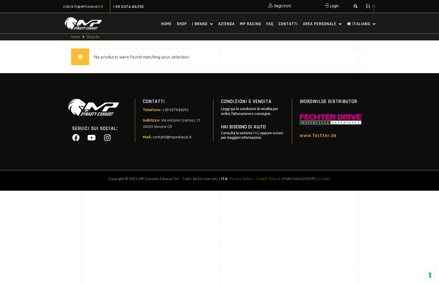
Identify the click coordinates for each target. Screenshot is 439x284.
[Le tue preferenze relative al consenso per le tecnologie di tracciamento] (430, 275)
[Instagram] (107, 137)
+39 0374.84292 (128, 6)
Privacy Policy (240, 178)
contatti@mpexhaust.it (83, 7)
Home (75, 37)
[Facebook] (75, 137)
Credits (325, 178)
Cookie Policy (267, 178)
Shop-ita (92, 37)
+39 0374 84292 (175, 110)
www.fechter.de (318, 135)
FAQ (256, 133)
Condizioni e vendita (246, 101)
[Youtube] (91, 137)
